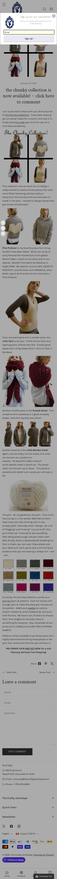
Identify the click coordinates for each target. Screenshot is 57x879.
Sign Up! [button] (29, 38)
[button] (54, 16)
